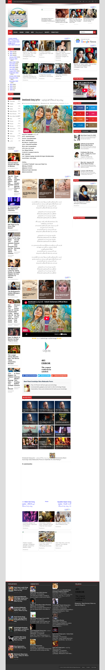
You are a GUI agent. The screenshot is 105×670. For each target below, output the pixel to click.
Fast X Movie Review (58, 577)
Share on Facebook (30, 362)
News (32, 32)
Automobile (12, 101)
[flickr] (86, 1)
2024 (11, 86)
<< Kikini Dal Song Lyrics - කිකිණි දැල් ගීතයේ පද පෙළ (28, 490)
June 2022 (12, 67)
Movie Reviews (13, 113)
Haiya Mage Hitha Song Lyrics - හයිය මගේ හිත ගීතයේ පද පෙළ (26, 1)
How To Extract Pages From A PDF (39, 575)
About (83, 624)
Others (27, 32)
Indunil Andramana (55, 91)
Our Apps (47, 32)
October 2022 (13, 76)
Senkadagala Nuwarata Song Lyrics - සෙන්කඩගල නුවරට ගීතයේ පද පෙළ (21, 586)
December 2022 (13, 81)
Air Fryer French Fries (36, 603)
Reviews (16, 32)
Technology (12, 136)
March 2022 (12, 62)
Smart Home (12, 128)
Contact (88, 624)
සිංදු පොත (67, 91)
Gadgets (11, 103)
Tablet (11, 133)
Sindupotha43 (61, 91)
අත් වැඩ (11, 138)
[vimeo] (83, 1)
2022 (11, 55)
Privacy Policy (54, 32)
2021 (11, 53)
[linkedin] (92, 1)
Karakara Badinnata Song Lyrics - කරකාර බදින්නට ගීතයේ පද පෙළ (20, 566)
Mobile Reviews (13, 111)
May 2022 (12, 65)
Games (11, 106)
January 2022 (13, 57)
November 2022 (13, 78)
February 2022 (13, 59)
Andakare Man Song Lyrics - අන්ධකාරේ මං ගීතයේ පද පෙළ (20, 595)
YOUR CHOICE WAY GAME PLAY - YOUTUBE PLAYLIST (14, 43)
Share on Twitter (45, 362)
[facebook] (77, 1)
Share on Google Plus (61, 362)
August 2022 (13, 71)
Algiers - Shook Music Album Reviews (40, 562)
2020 (11, 51)
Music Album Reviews (15, 116)
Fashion (21, 32)
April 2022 (12, 64)
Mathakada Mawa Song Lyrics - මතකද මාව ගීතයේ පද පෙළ (21, 613)
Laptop (11, 108)
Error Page (94, 624)
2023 (11, 84)
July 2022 (12, 69)
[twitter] (80, 1)
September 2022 (13, 73)
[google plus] (95, 1)
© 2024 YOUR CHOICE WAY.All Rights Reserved (70, 624)
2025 (11, 88)
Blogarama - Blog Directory (82, 560)
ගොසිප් (11, 141)
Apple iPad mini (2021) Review (38, 550)
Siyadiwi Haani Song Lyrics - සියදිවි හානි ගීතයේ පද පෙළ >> (64, 490)
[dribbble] (89, 1)
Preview (11, 121)
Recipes (11, 123)
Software (12, 131)
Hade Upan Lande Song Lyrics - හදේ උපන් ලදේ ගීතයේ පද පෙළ (21, 546)
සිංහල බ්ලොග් (39, 32)
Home (10, 32)
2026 (11, 89)
